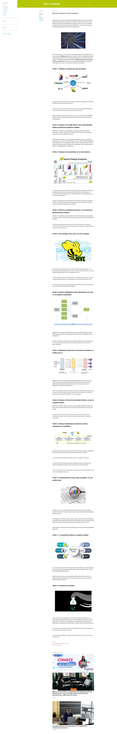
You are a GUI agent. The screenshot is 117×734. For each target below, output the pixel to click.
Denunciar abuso (6, 33)
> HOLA (4, 12)
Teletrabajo (41, 20)
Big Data (40, 17)
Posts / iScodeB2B (51, 3)
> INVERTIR (5, 10)
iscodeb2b (41, 18)
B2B (40, 15)
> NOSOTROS (5, 7)
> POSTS (4, 14)
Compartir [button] (41, 11)
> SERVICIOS (5, 8)
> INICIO (4, 5)
